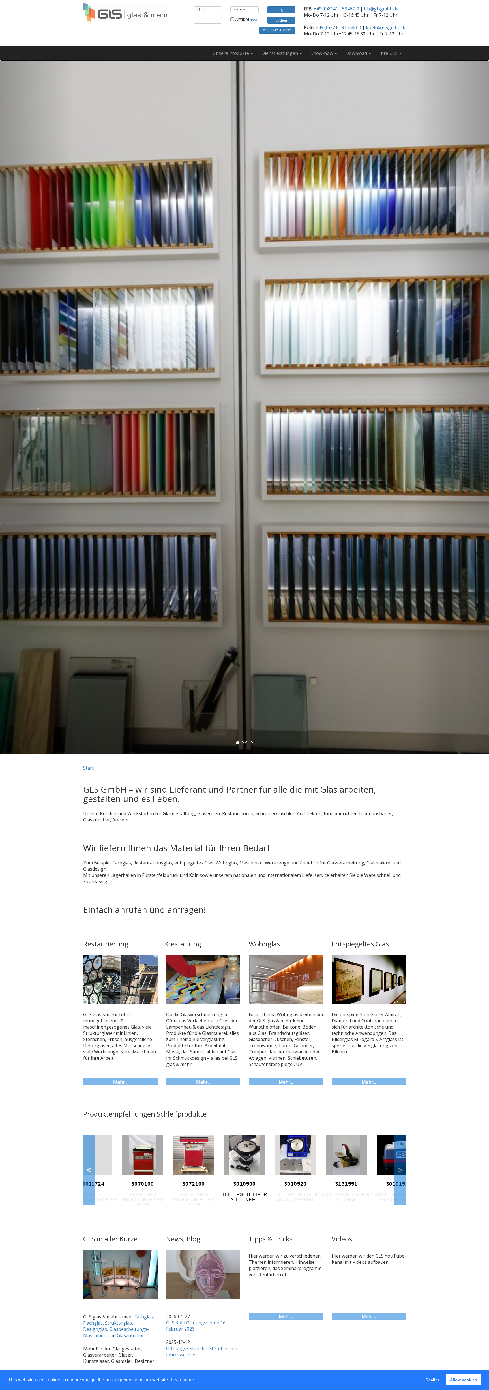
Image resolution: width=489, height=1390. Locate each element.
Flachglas (93, 1323)
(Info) (254, 20)
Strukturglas (118, 1323)
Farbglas (143, 1317)
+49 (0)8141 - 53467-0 (336, 9)
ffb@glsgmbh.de (381, 9)
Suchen (281, 20)
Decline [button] (433, 1380)
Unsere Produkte (231, 53)
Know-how (322, 53)
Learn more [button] (182, 1379)
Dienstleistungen (280, 53)
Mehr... (120, 1082)
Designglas (95, 1329)
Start (88, 768)
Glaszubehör (130, 1335)
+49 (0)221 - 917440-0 (338, 27)
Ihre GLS (389, 53)
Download (357, 53)
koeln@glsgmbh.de (386, 27)
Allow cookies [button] (463, 1380)
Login (281, 9)
